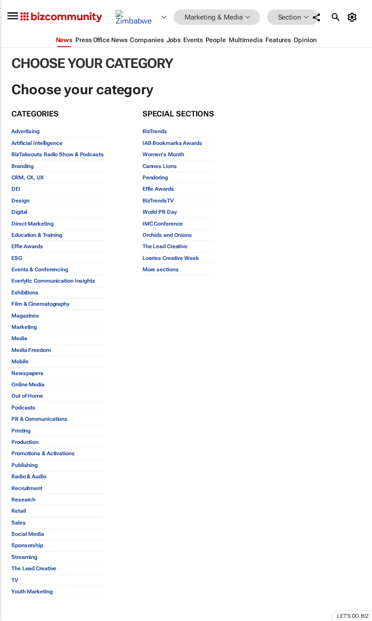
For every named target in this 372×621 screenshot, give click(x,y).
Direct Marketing (32, 224)
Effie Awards (27, 246)
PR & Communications (39, 419)
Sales (18, 523)
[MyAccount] (354, 17)
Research (23, 499)
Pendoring (155, 177)
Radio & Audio (28, 476)
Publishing (24, 465)
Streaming (24, 557)
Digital (19, 212)
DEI (15, 189)
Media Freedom (31, 350)
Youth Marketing (32, 591)
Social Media (27, 534)
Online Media (27, 384)
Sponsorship (27, 545)
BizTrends (154, 131)
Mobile (19, 361)
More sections (160, 269)
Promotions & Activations (43, 453)
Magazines (25, 316)
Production (25, 442)
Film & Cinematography (40, 304)
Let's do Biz (353, 616)
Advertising (25, 131)
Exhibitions (25, 292)
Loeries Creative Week (170, 258)
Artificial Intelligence (37, 143)
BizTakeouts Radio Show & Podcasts (57, 154)
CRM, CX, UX (27, 177)
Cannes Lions (159, 166)
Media (19, 338)
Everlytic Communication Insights (53, 281)
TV (14, 580)
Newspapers (27, 373)
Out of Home (27, 396)
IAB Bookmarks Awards (172, 143)
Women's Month (163, 154)
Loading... (17, 616)
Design (20, 200)
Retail (18, 511)
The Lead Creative (33, 568)
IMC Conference (162, 224)
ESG (16, 258)
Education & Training (36, 235)
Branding (22, 166)
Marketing (24, 327)
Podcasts (23, 407)
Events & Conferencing (39, 269)
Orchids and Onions (167, 235)
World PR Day (159, 212)
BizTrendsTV (158, 200)
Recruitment (26, 488)
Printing (20, 431)
